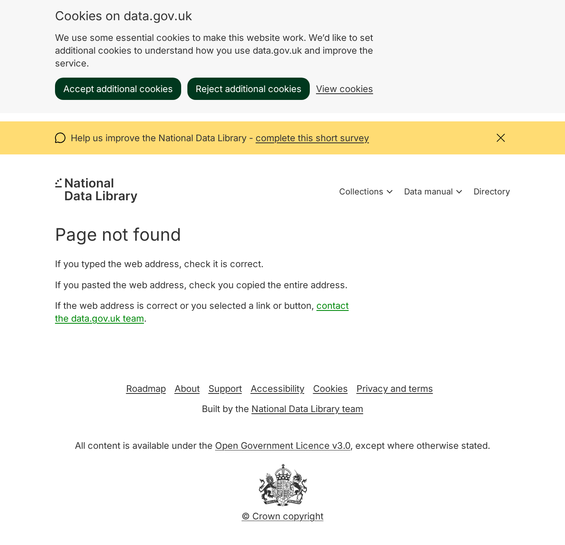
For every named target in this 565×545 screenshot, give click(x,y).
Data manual (428, 192)
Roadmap (146, 388)
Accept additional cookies (118, 88)
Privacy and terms (395, 388)
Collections (361, 192)
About (187, 388)
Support (225, 388)
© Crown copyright (282, 516)
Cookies (330, 388)
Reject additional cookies (249, 88)
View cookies (344, 88)
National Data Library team (307, 408)
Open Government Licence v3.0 (282, 445)
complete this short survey (312, 138)
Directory (492, 192)
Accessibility (277, 388)
